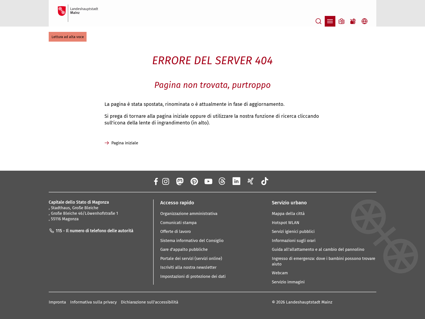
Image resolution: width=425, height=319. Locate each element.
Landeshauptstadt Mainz (309, 302)
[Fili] (222, 181)
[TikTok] (265, 181)
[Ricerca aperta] (318, 21)
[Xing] (250, 181)
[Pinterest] (194, 181)
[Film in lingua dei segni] (353, 21)
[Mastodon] (179, 181)
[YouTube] (208, 181)
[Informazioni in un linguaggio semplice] (341, 21)
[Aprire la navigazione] (330, 21)
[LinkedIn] (236, 181)
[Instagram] (165, 181)
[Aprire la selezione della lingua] (364, 21)
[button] (68, 37)
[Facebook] (155, 181)
